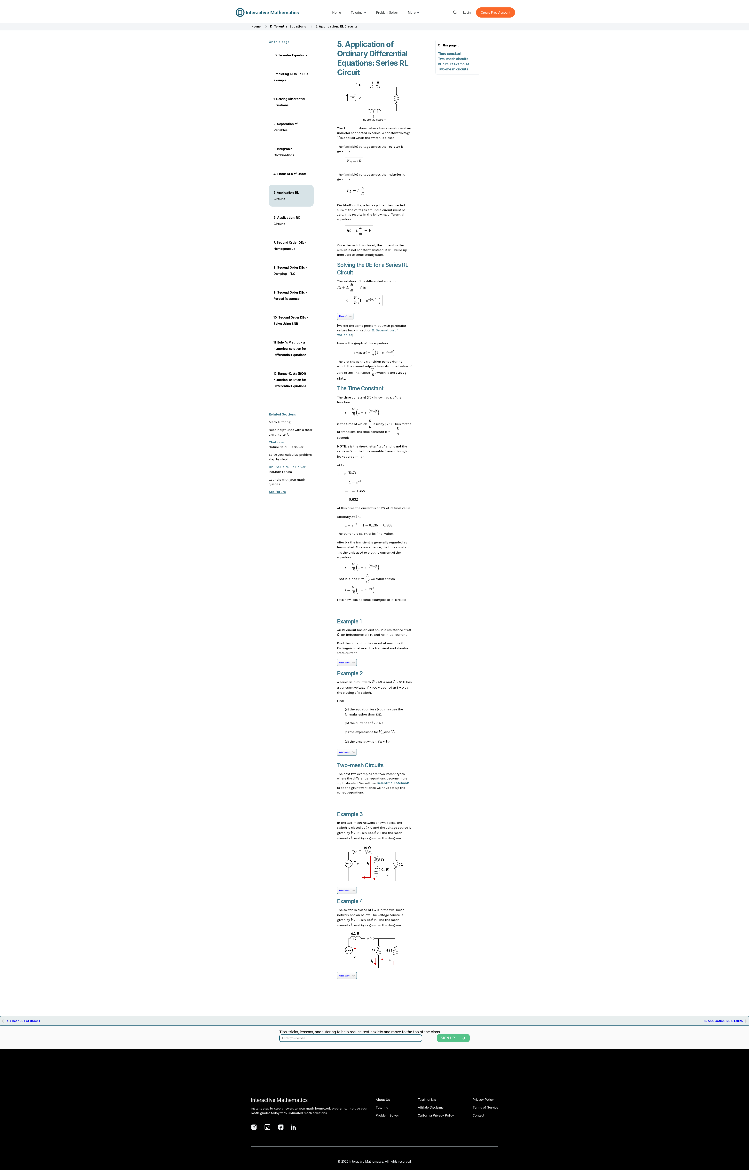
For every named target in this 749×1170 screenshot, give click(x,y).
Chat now (276, 442)
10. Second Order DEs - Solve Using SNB (290, 320)
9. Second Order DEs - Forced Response (290, 295)
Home (256, 26)
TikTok (267, 1127)
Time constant (449, 54)
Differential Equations (288, 26)
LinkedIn (293, 1127)
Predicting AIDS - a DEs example (290, 77)
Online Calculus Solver (287, 467)
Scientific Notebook (393, 783)
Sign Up (448, 1038)
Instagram (254, 1127)
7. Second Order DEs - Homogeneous (289, 246)
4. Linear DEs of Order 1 (290, 174)
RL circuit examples (453, 64)
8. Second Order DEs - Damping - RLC (290, 270)
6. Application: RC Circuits (286, 221)
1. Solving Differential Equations (289, 102)
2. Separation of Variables (285, 127)
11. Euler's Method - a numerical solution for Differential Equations (289, 348)
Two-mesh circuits (453, 59)
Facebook (281, 1127)
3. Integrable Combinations (283, 152)
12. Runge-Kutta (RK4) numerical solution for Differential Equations (289, 380)
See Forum (277, 492)
